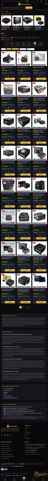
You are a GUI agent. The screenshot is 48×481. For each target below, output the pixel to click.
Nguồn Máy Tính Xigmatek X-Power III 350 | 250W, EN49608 (23, 163)
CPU (26, 430)
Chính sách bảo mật (5, 458)
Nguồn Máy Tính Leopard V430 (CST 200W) (7, 98)
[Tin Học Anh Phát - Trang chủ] (24, 4)
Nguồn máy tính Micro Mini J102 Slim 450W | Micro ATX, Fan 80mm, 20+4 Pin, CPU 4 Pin (39, 99)
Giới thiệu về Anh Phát (5, 444)
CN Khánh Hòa (29, 447)
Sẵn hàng (9, 49)
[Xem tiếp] (42, 44)
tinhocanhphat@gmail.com (31, 452)
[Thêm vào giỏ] (3, 79)
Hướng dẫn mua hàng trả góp (6, 454)
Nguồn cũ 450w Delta (22, 67)
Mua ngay (10, 78)
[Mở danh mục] (2, 4)
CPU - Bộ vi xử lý (7, 390)
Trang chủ (3, 11)
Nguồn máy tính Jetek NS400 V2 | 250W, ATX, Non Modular (8, 162)
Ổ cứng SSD (27, 438)
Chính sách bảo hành (5, 446)
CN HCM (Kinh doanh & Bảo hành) (33, 444)
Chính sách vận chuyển (5, 448)
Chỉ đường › (42, 445)
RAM (26, 436)
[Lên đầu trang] (2, 475)
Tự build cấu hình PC (8, 396)
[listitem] (6, 23)
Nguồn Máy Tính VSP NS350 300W (8, 130)
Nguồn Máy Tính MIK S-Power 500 (39, 226)
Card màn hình (27, 432)
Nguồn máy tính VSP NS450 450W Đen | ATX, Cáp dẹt (23, 194)
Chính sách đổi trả (4, 452)
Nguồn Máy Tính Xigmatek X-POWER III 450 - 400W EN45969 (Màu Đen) (39, 258)
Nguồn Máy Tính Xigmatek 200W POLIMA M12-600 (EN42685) (23, 99)
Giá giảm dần (23, 49)
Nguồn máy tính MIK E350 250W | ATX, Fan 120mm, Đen (23, 130)
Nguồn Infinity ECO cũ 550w (8, 193)
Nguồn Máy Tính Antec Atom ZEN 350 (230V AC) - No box (39, 162)
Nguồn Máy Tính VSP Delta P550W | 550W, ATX (7, 258)
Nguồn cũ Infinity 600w (38, 67)
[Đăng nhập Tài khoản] (44, 4)
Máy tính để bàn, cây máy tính (10, 397)
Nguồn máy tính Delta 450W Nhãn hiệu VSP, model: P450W (8, 226)
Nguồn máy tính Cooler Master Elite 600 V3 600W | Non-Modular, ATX (39, 195)
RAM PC (5, 394)
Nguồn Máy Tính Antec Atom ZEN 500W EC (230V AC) (39, 290)
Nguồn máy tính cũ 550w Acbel (7, 68)
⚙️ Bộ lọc (3, 49)
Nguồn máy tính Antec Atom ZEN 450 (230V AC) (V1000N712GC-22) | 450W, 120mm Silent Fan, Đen (23, 259)
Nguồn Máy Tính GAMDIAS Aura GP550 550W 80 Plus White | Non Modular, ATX (23, 290)
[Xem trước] (6, 44)
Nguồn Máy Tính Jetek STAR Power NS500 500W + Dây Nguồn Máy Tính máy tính (23, 227)
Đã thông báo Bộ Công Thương (31, 418)
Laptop (26, 428)
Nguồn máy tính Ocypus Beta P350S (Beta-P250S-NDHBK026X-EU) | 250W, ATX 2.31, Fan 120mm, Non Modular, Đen (39, 131)
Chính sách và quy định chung (7, 450)
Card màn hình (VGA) (8, 388)
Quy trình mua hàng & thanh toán (7, 456)
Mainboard (6, 392)
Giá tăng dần (15, 49)
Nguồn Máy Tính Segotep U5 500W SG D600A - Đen (8, 290)
